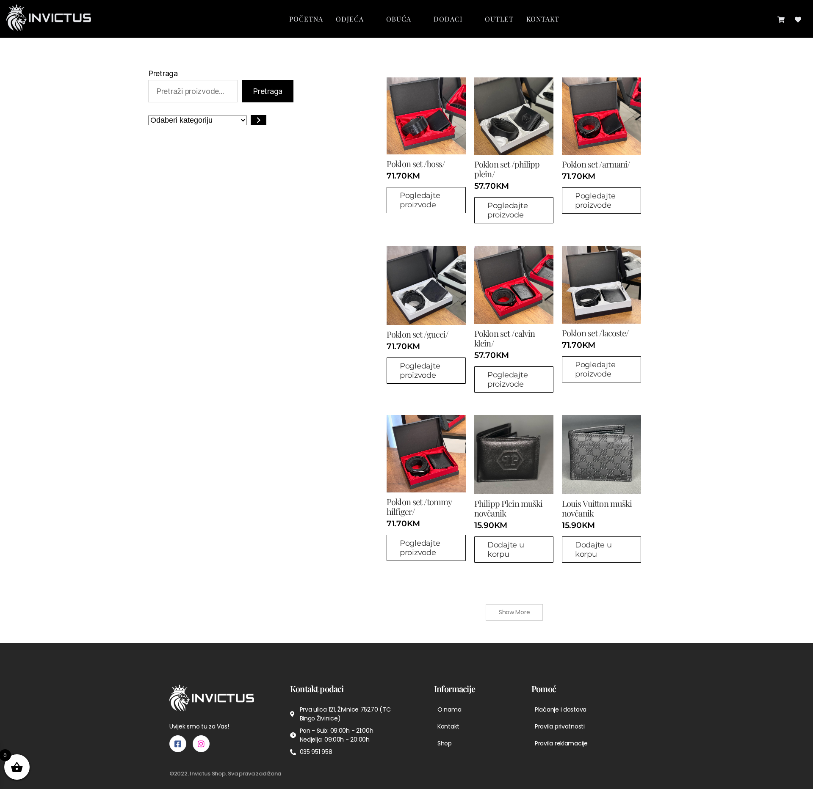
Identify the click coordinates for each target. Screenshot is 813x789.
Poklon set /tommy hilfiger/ (419, 506)
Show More (514, 612)
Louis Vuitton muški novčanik (597, 508)
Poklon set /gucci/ (417, 334)
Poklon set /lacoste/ (595, 333)
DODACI (448, 18)
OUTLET (499, 18)
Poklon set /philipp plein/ (506, 169)
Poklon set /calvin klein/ (504, 338)
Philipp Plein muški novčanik (508, 508)
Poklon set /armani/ (596, 164)
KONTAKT (542, 18)
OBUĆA (398, 18)
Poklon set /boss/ (416, 163)
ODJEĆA (350, 18)
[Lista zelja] (798, 19)
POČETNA (306, 18)
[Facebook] (177, 743)
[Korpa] (781, 19)
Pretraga (163, 73)
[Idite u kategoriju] (258, 120)
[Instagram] (201, 743)
